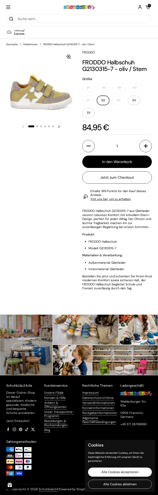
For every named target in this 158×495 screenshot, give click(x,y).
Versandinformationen (98, 403)
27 (88, 88)
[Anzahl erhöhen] (145, 146)
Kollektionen (30, 44)
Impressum (90, 393)
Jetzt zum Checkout (117, 177)
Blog (47, 430)
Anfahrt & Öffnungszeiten (55, 405)
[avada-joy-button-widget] (10, 485)
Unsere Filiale (54, 393)
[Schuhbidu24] (79, 7)
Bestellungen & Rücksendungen (56, 423)
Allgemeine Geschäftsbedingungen (99, 420)
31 (88, 100)
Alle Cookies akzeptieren (119, 472)
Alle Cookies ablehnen (120, 484)
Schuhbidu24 (48, 489)
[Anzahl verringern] (88, 146)
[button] (148, 7)
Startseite (12, 44)
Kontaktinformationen (98, 408)
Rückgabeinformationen (99, 413)
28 (104, 88)
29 (119, 88)
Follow (26, 347)
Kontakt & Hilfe (55, 398)
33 (118, 100)
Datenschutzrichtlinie (98, 398)
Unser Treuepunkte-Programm (59, 414)
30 (135, 88)
